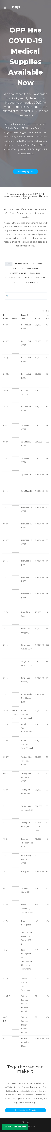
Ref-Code (5, 317)
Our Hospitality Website (25, 1110)
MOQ (37, 318)
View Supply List (25, 171)
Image (14, 318)
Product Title (24, 317)
